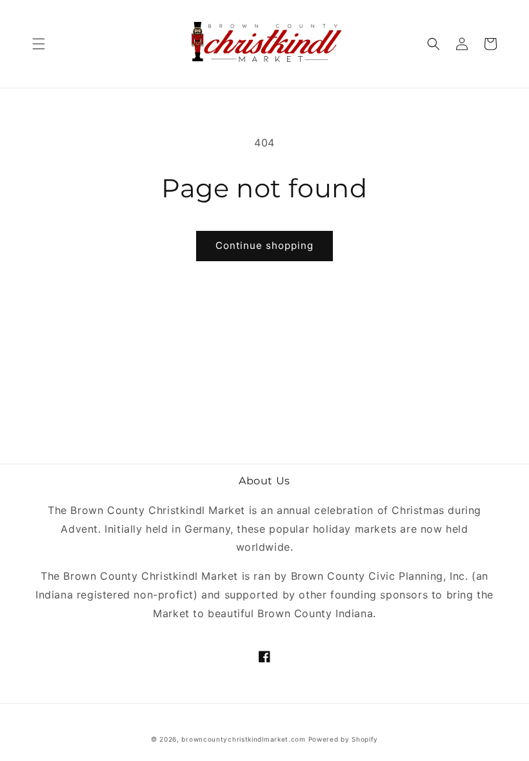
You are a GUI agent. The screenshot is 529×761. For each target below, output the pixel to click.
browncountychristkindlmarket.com (243, 739)
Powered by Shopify (343, 739)
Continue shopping (264, 245)
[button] (39, 44)
